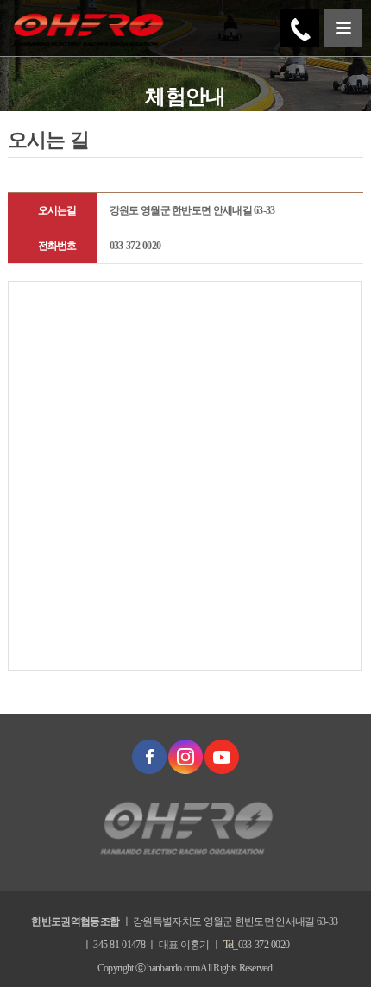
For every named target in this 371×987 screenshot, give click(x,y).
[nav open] (343, 28)
